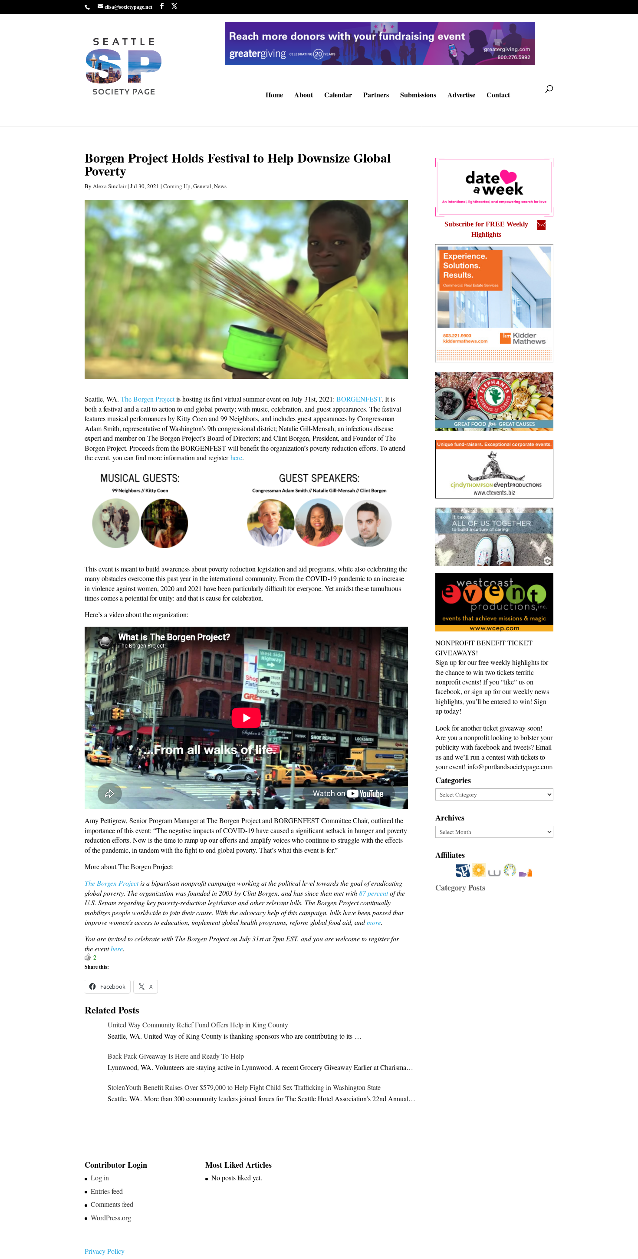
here (236, 457)
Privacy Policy (105, 1251)
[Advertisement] (500, 982)
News (220, 186)
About (303, 96)
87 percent (373, 892)
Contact (498, 96)
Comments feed (112, 1204)
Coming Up (177, 186)
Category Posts (460, 887)
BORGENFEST (358, 398)
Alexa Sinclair (109, 186)
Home (274, 96)
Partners (376, 96)
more (374, 922)
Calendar (338, 96)
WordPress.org (111, 1217)
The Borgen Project (147, 398)
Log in (100, 1177)
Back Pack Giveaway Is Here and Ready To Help (176, 1055)
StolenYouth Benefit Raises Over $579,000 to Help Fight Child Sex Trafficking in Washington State (244, 1087)
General (202, 186)
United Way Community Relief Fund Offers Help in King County (198, 1024)
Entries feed (107, 1191)
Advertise (461, 96)
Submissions (418, 96)
